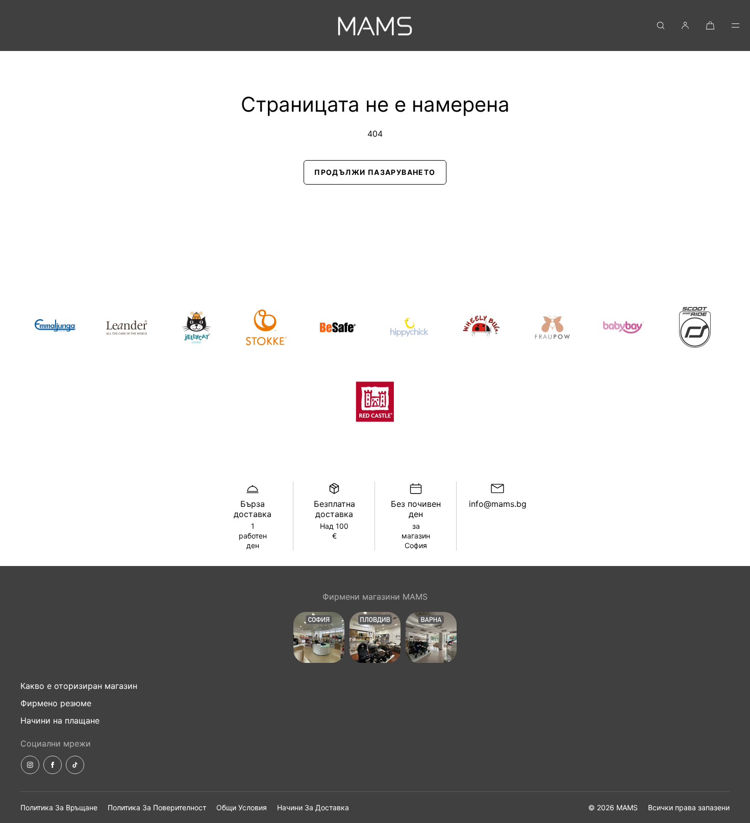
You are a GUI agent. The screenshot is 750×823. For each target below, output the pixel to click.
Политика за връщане (58, 807)
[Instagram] (30, 765)
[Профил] (685, 25)
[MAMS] (375, 25)
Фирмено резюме (55, 703)
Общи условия (241, 807)
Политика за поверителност (157, 807)
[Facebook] (52, 765)
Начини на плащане (59, 720)
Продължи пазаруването (374, 172)
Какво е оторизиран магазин (78, 686)
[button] (660, 25)
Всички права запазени (689, 807)
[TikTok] (75, 765)
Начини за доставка (313, 807)
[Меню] (728, 25)
